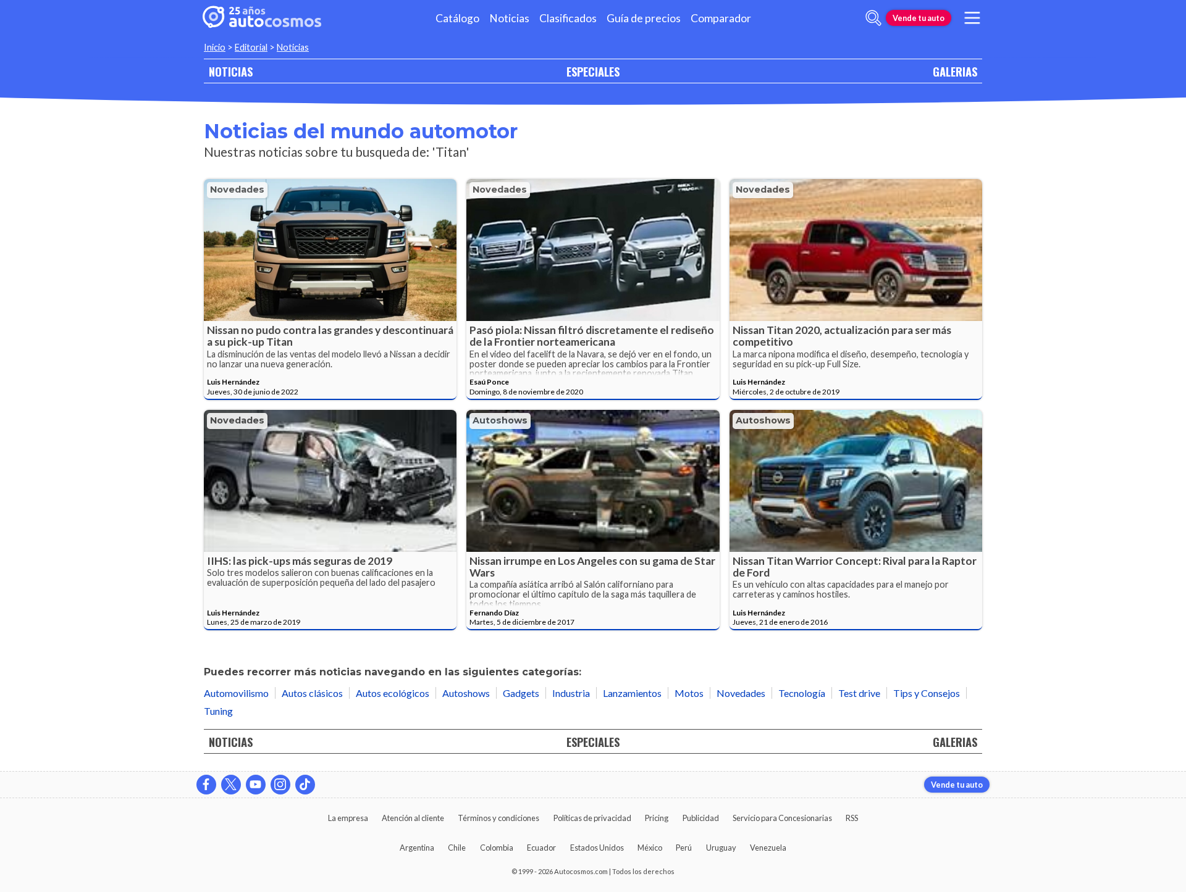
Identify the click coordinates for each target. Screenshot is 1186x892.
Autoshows (500, 420)
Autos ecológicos (392, 693)
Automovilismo (236, 693)
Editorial (251, 47)
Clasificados (568, 18)
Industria (571, 693)
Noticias (509, 18)
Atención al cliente (413, 818)
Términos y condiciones (498, 818)
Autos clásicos (312, 693)
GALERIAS (955, 71)
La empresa (348, 818)
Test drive (859, 693)
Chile (457, 847)
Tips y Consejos (926, 693)
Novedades (237, 189)
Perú (684, 847)
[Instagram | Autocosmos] (280, 784)
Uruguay (721, 847)
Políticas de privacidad (592, 818)
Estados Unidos (597, 847)
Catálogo (457, 18)
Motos (689, 693)
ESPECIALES (593, 71)
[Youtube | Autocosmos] (256, 784)
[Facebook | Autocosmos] (206, 784)
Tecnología (801, 693)
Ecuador (541, 847)
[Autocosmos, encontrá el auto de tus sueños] (262, 18)
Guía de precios (644, 18)
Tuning (218, 711)
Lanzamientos (632, 693)
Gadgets (521, 693)
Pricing (656, 818)
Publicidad (701, 818)
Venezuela (768, 847)
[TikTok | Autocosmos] (305, 784)
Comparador (721, 18)
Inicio (214, 47)
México (649, 847)
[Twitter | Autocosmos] (231, 784)
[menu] (972, 17)
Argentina (417, 847)
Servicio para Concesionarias (782, 818)
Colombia (496, 847)
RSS (852, 818)
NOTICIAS (231, 71)
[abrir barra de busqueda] (873, 17)
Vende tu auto (918, 18)
